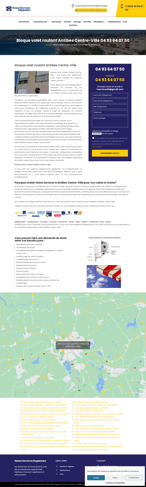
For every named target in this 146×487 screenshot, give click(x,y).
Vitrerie (67, 22)
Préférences (134, 477)
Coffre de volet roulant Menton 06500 (90, 443)
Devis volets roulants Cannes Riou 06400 (91, 449)
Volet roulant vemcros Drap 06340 (88, 411)
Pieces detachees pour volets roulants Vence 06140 (43, 411)
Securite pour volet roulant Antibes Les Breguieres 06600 (45, 440)
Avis (125, 22)
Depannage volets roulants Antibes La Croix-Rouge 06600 (98, 446)
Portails (87, 22)
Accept (96, 477)
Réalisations (114, 22)
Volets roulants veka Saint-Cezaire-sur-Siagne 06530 (44, 405)
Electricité (24, 22)
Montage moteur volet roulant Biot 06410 (91, 402)
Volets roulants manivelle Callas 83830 (38, 438)
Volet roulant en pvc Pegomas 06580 (37, 417)
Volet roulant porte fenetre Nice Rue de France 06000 (44, 443)
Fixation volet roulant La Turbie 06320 (37, 429)
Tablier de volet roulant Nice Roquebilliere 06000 (94, 432)
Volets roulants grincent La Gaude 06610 (39, 420)
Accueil (49, 45)
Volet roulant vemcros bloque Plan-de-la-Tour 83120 (44, 408)
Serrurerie (56, 22)
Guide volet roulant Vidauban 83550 (89, 426)
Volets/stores (40, 22)
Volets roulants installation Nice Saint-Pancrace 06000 (97, 435)
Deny (115, 477)
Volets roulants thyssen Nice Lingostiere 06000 (41, 402)
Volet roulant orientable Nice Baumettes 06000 (93, 417)
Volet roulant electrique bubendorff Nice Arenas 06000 (45, 423)
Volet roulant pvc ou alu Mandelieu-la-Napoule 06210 (96, 429)
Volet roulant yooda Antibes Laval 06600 (91, 408)
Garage (77, 22)
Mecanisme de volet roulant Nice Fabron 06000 (41, 426)
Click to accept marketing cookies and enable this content (73, 345)
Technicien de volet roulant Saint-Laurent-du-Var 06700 (45, 414)
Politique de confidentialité (115, 483)
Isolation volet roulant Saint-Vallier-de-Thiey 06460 (95, 405)
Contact (73, 25)
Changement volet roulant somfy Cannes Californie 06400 (98, 414)
